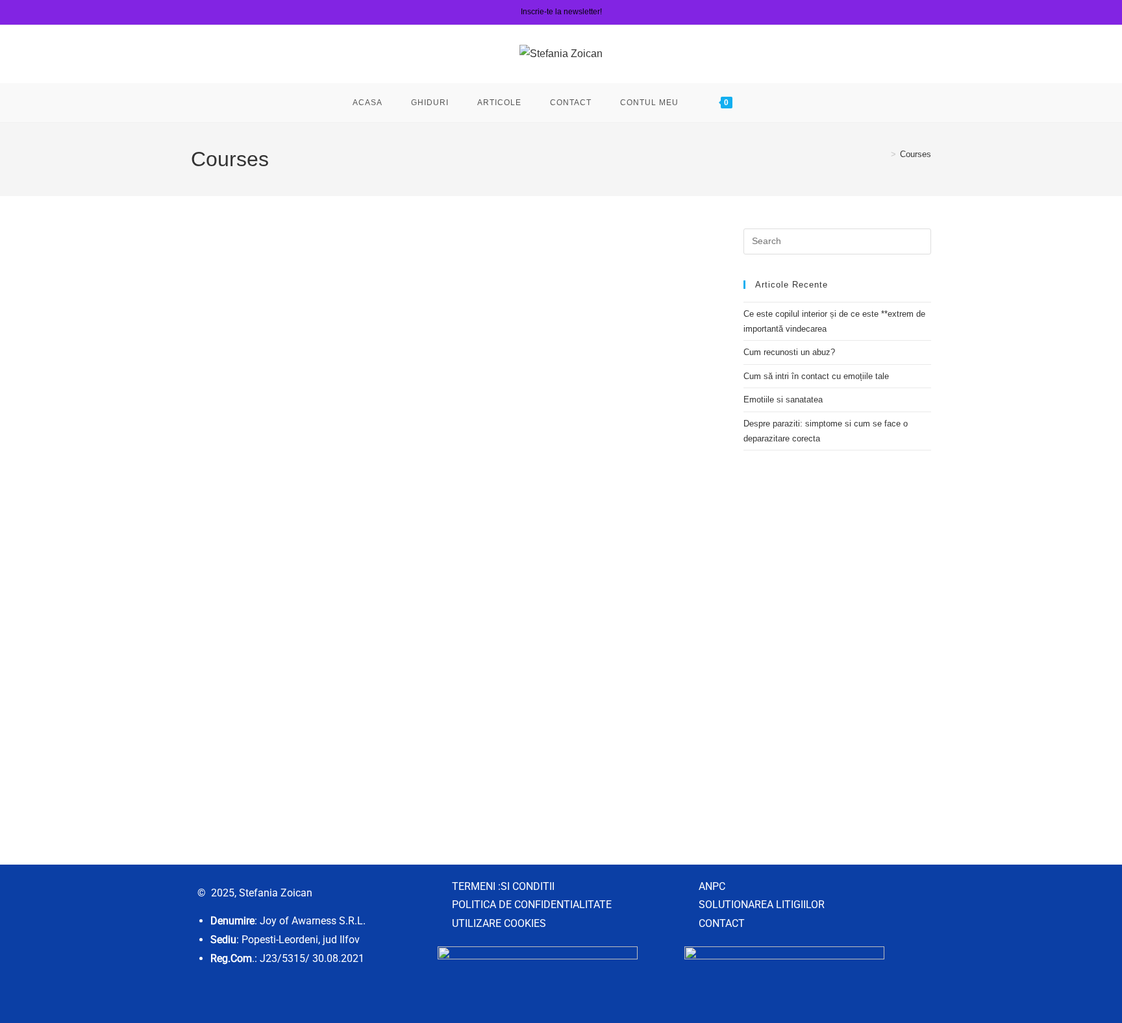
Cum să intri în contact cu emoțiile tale (816, 376)
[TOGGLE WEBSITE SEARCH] (766, 102)
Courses (915, 154)
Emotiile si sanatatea (783, 399)
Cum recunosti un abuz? (789, 352)
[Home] (883, 154)
